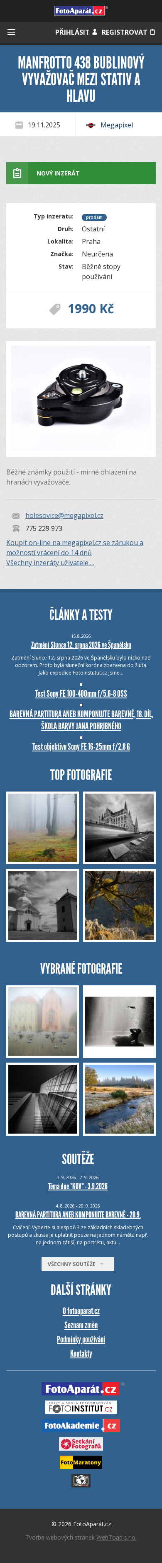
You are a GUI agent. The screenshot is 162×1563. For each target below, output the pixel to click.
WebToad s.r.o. (116, 1537)
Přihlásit (73, 32)
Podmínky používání (81, 1339)
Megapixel (117, 124)
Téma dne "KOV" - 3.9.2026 (78, 1186)
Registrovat (125, 32)
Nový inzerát (58, 173)
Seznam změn (81, 1325)
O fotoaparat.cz (81, 1311)
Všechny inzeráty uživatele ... (50, 562)
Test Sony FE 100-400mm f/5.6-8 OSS (81, 693)
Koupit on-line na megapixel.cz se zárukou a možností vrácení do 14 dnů (74, 547)
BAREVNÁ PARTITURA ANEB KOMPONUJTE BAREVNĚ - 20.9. (78, 1215)
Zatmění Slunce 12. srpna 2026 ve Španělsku (81, 645)
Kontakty (81, 1353)
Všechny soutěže (73, 1264)
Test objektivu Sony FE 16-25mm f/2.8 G (81, 746)
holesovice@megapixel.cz (64, 516)
